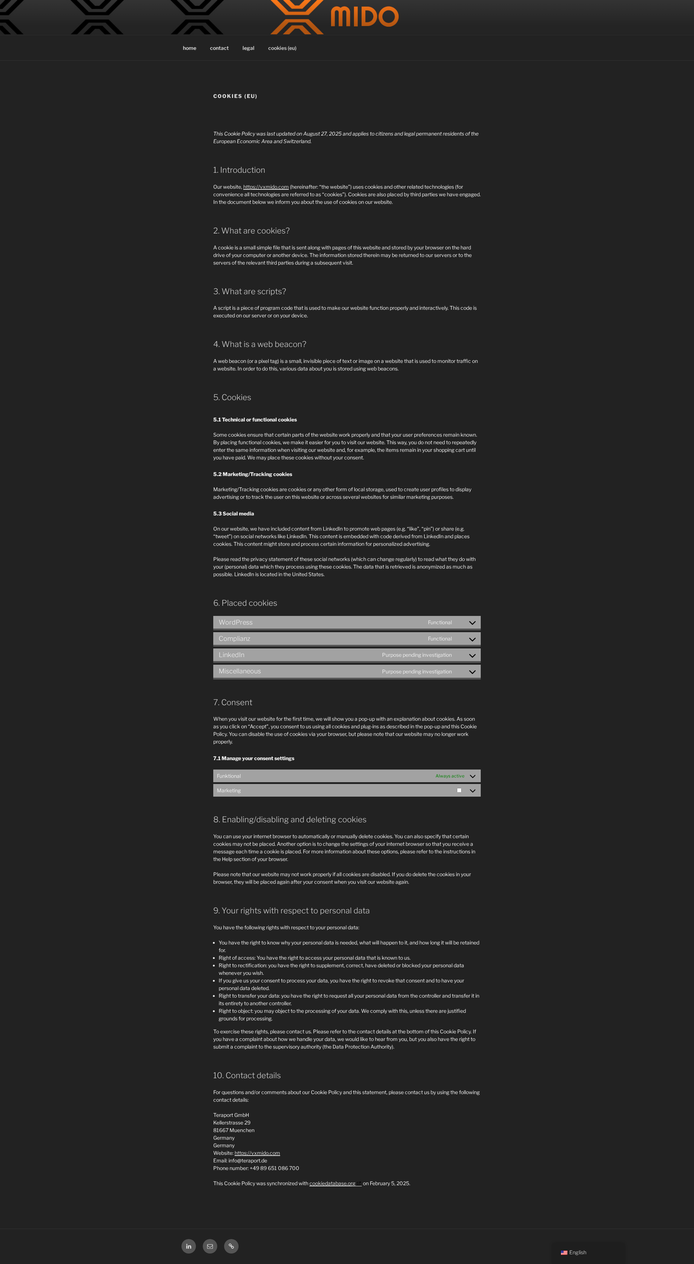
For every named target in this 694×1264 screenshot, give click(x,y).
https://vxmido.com (266, 187)
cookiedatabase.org (332, 1183)
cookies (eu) (282, 48)
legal (248, 48)
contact (219, 48)
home (189, 48)
